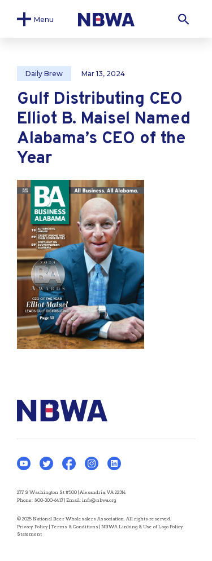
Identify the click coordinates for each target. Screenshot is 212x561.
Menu (44, 19)
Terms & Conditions (74, 526)
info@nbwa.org (99, 500)
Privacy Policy (32, 526)
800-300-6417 (48, 500)
